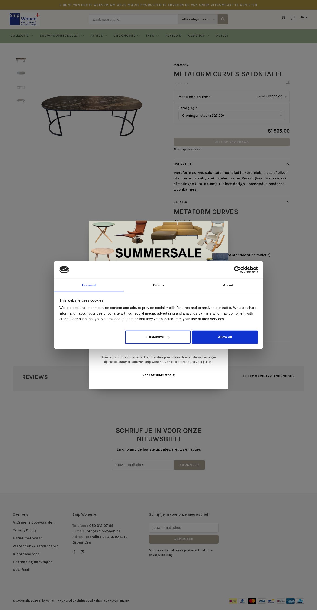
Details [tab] (158, 285)
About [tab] (228, 285)
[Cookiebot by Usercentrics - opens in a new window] (237, 269)
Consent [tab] (89, 285)
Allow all (225, 337)
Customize (155, 337)
